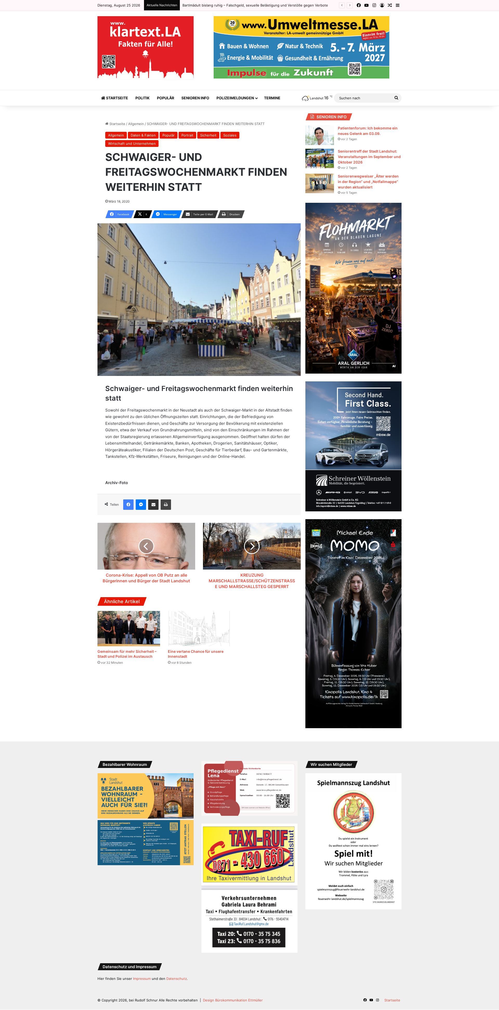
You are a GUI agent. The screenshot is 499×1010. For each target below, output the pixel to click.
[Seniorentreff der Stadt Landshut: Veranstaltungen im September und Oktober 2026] (319, 158)
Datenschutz (176, 978)
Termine (272, 98)
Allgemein (136, 124)
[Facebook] (128, 504)
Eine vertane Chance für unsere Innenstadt (217, 5)
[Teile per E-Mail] (153, 504)
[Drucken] (166, 504)
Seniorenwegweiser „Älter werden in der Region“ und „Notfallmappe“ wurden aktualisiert (368, 181)
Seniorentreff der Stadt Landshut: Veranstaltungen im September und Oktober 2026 (369, 156)
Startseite (116, 98)
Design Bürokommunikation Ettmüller (233, 1000)
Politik (142, 98)
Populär (165, 98)
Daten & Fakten (143, 135)
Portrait (187, 135)
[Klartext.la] (145, 48)
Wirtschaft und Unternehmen (132, 143)
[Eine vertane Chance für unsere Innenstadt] (199, 628)
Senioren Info (195, 98)
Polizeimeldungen (235, 98)
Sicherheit (208, 135)
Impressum (142, 978)
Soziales (230, 135)
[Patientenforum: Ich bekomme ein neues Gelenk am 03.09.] (319, 135)
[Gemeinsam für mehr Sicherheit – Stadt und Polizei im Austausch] (128, 628)
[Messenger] (141, 504)
